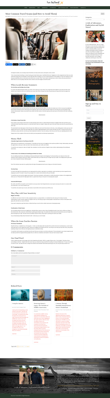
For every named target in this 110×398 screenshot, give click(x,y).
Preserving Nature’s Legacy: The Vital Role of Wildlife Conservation (41, 305)
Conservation (53, 7)
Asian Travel (27, 16)
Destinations (32, 7)
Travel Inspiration (65, 16)
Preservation (43, 309)
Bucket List (32, 16)
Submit (88, 118)
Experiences (44, 7)
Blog (39, 7)
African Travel (17, 16)
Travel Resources (74, 7)
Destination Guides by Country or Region (75, 388)
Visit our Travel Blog (88, 388)
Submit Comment (67, 278)
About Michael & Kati (63, 7)
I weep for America (17, 303)
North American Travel (57, 16)
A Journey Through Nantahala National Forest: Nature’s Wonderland (63, 305)
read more (14, 333)
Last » (28, 346)
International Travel (49, 16)
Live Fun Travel (16, 307)
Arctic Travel (22, 16)
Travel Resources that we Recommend (74, 390)
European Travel (37, 16)
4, (22, 346)
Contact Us (83, 7)
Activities (12, 16)
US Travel (70, 16)
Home (25, 7)
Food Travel (43, 16)
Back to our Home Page (62, 388)
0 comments (75, 16)
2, (19, 346)
